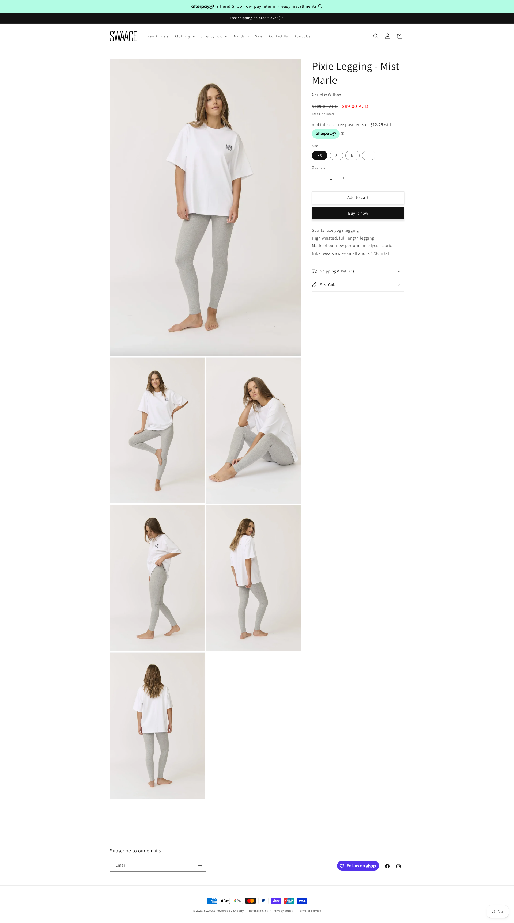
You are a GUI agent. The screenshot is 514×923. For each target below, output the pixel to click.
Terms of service (309, 910)
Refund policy (258, 910)
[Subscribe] (200, 865)
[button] (184, 36)
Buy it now (358, 213)
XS (320, 155)
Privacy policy (283, 910)
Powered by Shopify (230, 911)
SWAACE (210, 911)
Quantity (318, 167)
